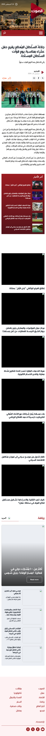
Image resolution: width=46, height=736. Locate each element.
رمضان (19, 710)
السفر (19, 701)
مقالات (18, 688)
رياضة (42, 701)
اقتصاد (42, 697)
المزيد (3, 518)
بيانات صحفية (16, 706)
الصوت (41, 688)
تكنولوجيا (18, 693)
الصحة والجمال (15, 697)
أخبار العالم (40, 706)
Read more (34, 580)
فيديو (42, 710)
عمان (42, 693)
